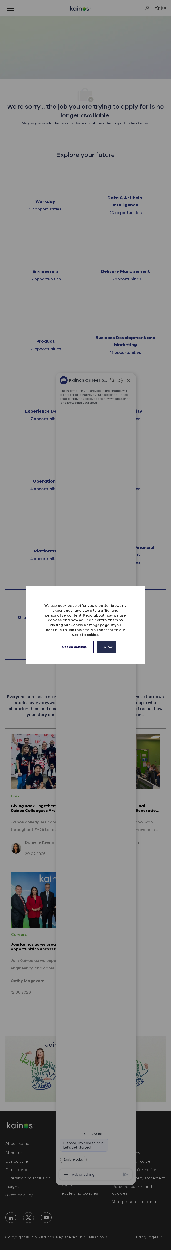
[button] (74, 647)
